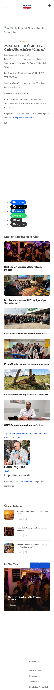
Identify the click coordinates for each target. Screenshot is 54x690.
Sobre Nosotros (35, 671)
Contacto (33, 676)
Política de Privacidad (38, 687)
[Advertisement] (27, 163)
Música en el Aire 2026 (38, 657)
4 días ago (12, 605)
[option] (27, 532)
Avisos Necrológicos (16, 41)
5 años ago (20, 55)
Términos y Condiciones (34, 682)
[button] (27, 634)
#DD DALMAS (41, 433)
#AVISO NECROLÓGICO (21, 433)
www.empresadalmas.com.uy (22, 117)
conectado (28, 481)
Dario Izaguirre (9, 55)
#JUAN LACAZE (12, 437)
